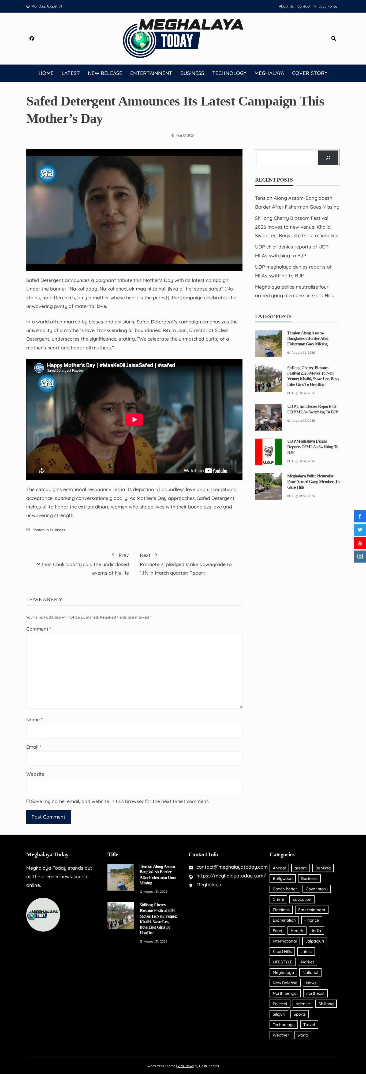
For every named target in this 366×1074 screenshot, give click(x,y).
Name (34, 720)
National (310, 972)
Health (297, 930)
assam (300, 867)
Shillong (326, 1003)
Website (35, 774)
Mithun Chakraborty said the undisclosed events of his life (82, 564)
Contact (304, 6)
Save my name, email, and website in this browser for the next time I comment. (120, 801)
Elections (281, 909)
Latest (71, 73)
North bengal (285, 993)
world (303, 1035)
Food (277, 930)
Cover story (309, 73)
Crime (278, 899)
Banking (323, 867)
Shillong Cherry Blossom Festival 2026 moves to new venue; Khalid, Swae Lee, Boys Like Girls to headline (296, 227)
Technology (229, 73)
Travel (309, 1024)
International (285, 941)
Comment (38, 629)
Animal (279, 867)
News (311, 982)
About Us (286, 6)
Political (280, 1003)
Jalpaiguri (314, 941)
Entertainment (151, 73)
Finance (311, 920)
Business (192, 73)
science (303, 1003)
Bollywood (283, 878)
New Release (105, 73)
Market (307, 961)
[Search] (328, 157)
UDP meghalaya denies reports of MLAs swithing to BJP (312, 447)
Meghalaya (269, 73)
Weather (281, 1035)
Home (46, 73)
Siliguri (279, 1014)
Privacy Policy (325, 6)
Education (302, 899)
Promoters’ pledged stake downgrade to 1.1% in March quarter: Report (186, 564)
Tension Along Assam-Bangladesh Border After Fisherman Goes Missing (308, 338)
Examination (284, 920)
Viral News (186, 1066)
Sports (300, 1014)
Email (33, 747)
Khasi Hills (282, 951)
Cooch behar (285, 888)
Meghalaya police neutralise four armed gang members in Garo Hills (313, 481)
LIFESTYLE (282, 961)
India (316, 930)
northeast (315, 993)
